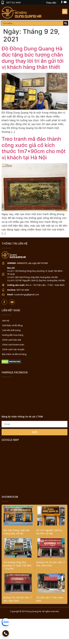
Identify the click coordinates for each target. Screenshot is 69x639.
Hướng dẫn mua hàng (12, 335)
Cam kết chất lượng (11, 330)
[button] (64, 11)
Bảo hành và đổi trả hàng (14, 354)
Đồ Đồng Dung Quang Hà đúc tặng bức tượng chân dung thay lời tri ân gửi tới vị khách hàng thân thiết (33, 57)
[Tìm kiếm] (65, 23)
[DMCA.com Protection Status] (11, 362)
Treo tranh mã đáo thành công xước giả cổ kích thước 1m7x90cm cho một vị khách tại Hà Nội (34, 148)
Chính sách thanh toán (13, 344)
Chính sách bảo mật (11, 339)
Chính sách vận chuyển (13, 349)
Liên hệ (5, 320)
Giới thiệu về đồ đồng (12, 325)
